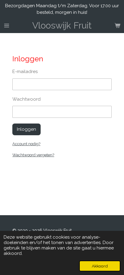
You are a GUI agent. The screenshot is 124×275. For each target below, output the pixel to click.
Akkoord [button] (100, 266)
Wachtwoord (26, 99)
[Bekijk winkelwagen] (117, 25)
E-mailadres (25, 71)
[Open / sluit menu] (6, 25)
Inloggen (26, 129)
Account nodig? (26, 144)
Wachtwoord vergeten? (33, 155)
